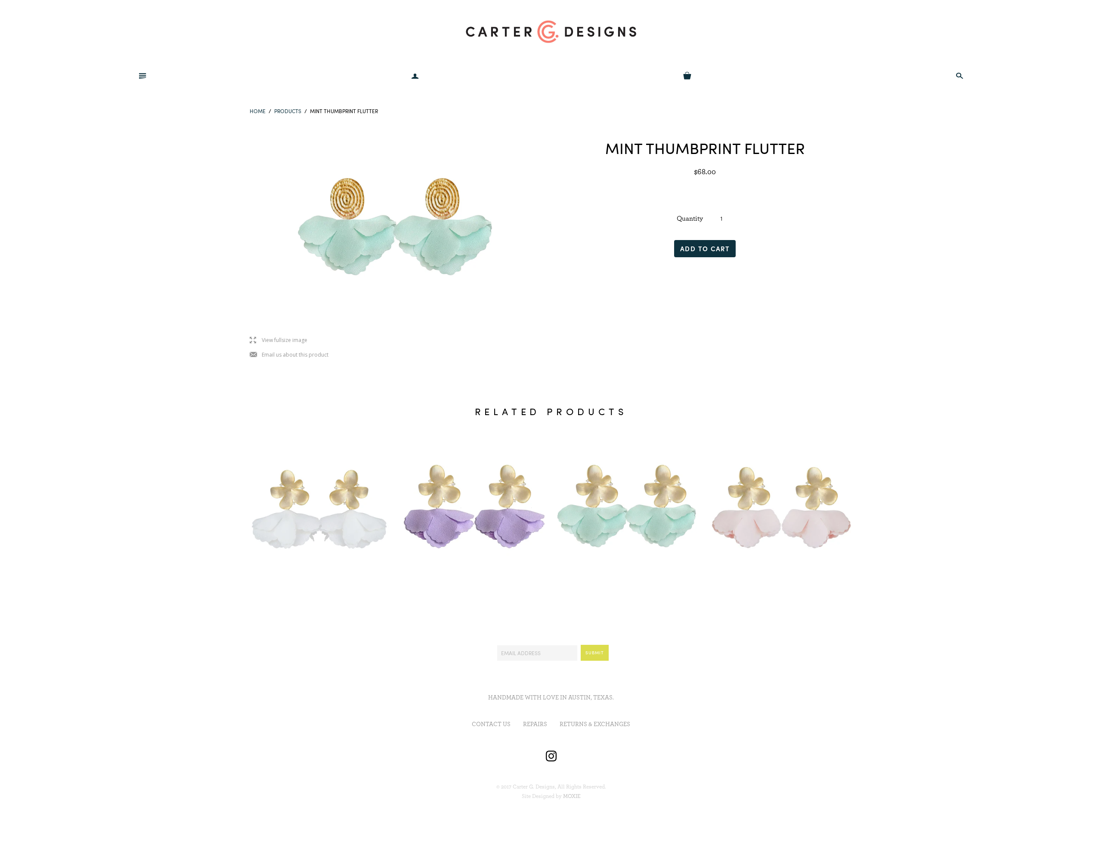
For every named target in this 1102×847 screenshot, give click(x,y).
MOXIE (572, 796)
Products (287, 111)
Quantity (690, 218)
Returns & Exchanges (595, 724)
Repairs (535, 724)
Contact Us (491, 724)
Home (258, 111)
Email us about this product (289, 355)
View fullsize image (278, 340)
